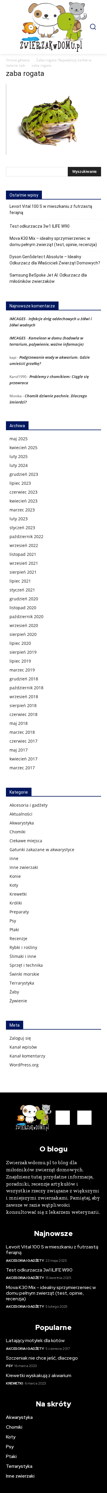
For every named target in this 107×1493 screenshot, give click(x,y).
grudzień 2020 (24, 599)
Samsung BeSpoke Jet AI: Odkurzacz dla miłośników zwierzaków (48, 278)
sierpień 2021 (23, 572)
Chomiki (18, 832)
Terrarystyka (22, 983)
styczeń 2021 (22, 590)
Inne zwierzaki (24, 867)
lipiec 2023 (20, 483)
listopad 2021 (23, 554)
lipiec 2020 (20, 643)
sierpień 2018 (23, 705)
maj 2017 (19, 750)
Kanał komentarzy (27, 1056)
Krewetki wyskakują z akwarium (38, 1375)
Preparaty (19, 912)
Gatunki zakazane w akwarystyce (42, 849)
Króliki (16, 903)
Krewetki (18, 894)
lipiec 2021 (20, 581)
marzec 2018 (22, 732)
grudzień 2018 (24, 679)
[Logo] (53, 27)
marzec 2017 (22, 768)
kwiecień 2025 (23, 447)
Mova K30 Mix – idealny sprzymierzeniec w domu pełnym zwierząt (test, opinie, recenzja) (53, 241)
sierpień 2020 (23, 634)
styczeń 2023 (22, 527)
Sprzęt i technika (26, 965)
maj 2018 (19, 723)
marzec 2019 (22, 670)
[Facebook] (63, 1118)
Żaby (14, 992)
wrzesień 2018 (24, 696)
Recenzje (18, 938)
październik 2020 (26, 616)
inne (14, 858)
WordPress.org (24, 1065)
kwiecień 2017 (23, 759)
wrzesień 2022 (24, 545)
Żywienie (18, 1001)
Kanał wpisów (23, 1047)
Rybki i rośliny (23, 947)
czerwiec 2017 (23, 741)
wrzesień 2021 (24, 563)
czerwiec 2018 (23, 714)
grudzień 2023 (24, 474)
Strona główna (18, 60)
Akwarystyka (22, 823)
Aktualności (21, 814)
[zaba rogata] (53, 153)
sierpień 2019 (23, 652)
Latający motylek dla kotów (35, 1340)
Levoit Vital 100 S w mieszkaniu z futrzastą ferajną (51, 209)
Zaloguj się (20, 1038)
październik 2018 (26, 687)
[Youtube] (84, 1118)
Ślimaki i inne (23, 956)
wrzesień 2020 (24, 625)
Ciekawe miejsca (26, 840)
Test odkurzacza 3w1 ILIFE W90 (40, 226)
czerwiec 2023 (23, 492)
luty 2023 (19, 518)
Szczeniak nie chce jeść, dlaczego (42, 1358)
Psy (13, 920)
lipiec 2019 (20, 661)
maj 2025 (19, 438)
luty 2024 (19, 465)
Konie (15, 876)
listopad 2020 (23, 607)
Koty (14, 885)
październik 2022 (26, 536)
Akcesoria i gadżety (29, 805)
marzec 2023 (22, 510)
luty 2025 (19, 456)
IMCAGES (18, 318)
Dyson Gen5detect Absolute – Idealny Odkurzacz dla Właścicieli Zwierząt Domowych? (55, 259)
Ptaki (14, 929)
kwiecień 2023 (23, 501)
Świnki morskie (24, 974)
